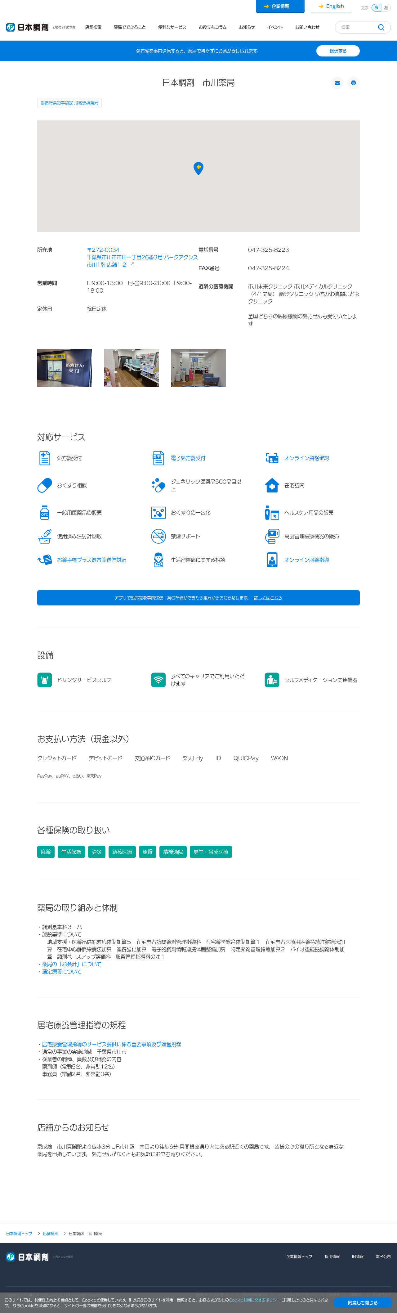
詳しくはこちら (268, 598)
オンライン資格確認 (306, 458)
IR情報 (358, 1256)
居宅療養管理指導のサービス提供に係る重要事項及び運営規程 (111, 1044)
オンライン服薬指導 (306, 559)
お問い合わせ (307, 27)
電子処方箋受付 (188, 458)
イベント (275, 27)
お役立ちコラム (213, 27)
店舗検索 (93, 27)
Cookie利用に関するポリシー (254, 1300)
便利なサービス (172, 27)
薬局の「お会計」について (71, 964)
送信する (338, 51)
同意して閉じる (363, 1303)
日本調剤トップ (19, 1233)
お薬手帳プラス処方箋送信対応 (91, 559)
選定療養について (62, 971)
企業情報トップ (299, 1256)
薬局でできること (130, 27)
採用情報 (332, 1256)
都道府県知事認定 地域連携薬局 (69, 103)
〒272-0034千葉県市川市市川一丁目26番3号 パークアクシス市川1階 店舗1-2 (142, 257)
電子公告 (383, 1256)
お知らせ (247, 27)
